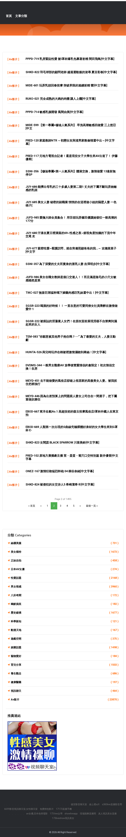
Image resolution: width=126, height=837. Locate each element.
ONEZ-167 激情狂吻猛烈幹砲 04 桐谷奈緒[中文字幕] (60, 471)
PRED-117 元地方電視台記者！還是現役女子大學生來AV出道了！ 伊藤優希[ (72, 157)
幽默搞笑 (64, 603)
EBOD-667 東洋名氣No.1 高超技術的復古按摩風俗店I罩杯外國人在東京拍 (72, 413)
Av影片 (13, 59)
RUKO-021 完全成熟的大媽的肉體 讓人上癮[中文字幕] (61, 98)
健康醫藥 (64, 682)
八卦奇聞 (64, 595)
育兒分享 (64, 664)
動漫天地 (64, 630)
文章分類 (21, 16)
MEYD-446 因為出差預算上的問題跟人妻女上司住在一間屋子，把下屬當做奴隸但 (71, 397)
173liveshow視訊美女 (63, 818)
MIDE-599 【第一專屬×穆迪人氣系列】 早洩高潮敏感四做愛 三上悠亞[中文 (71, 126)
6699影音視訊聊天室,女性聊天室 (21, 809)
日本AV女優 (64, 569)
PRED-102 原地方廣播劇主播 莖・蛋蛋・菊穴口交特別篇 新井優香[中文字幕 (72, 457)
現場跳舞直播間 (88, 813)
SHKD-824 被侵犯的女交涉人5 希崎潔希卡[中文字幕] (60, 484)
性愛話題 (64, 577)
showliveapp (71, 813)
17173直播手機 (64, 809)
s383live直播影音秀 (112, 804)
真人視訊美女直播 (107, 813)
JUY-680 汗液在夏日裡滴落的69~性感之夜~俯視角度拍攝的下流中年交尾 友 (71, 234)
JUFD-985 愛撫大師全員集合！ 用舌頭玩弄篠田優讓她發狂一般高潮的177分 (71, 219)
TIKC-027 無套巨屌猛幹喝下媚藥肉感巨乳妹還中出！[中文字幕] (67, 292)
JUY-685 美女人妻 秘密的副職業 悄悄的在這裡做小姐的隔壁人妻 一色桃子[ (71, 203)
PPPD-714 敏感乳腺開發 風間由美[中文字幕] (54, 112)
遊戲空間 (64, 638)
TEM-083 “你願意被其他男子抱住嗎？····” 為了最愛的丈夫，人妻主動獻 (71, 338)
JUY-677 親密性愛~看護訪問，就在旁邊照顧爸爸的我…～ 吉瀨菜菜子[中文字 (71, 250)
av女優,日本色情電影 (37, 813)
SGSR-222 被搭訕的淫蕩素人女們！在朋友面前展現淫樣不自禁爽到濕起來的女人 (71, 322)
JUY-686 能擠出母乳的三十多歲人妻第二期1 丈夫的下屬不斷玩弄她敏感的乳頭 (71, 188)
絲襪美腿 (64, 543)
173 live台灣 (56, 813)
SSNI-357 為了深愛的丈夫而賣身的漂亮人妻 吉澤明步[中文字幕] (68, 264)
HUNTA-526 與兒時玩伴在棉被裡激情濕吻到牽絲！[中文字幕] (66, 352)
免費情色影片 (47, 809)
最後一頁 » (92, 505)
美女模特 (64, 551)
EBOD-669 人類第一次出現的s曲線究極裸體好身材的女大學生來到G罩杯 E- (72, 428)
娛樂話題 (64, 647)
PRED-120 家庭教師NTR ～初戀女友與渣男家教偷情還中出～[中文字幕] (70, 142)
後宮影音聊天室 (79, 804)
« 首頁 (31, 505)
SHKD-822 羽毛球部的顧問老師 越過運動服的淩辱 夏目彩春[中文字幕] (71, 72)
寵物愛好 (64, 656)
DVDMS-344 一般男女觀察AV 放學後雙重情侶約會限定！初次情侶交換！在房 (70, 366)
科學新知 (64, 621)
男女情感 (64, 586)
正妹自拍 (64, 560)
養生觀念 (64, 673)
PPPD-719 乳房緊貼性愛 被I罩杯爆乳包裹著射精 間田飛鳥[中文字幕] (70, 59)
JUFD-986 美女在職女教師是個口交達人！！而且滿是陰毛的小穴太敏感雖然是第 (71, 278)
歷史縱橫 (64, 612)
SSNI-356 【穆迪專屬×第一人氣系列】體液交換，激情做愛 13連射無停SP (71, 173)
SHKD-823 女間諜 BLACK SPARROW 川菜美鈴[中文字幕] (62, 442)
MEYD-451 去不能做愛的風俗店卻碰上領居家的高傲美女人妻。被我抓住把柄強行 (71, 382)
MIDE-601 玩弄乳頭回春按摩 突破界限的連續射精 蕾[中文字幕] (66, 85)
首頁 (9, 16)
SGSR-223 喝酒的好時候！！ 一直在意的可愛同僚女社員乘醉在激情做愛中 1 (72, 307)
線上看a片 (94, 804)
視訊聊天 (64, 690)
